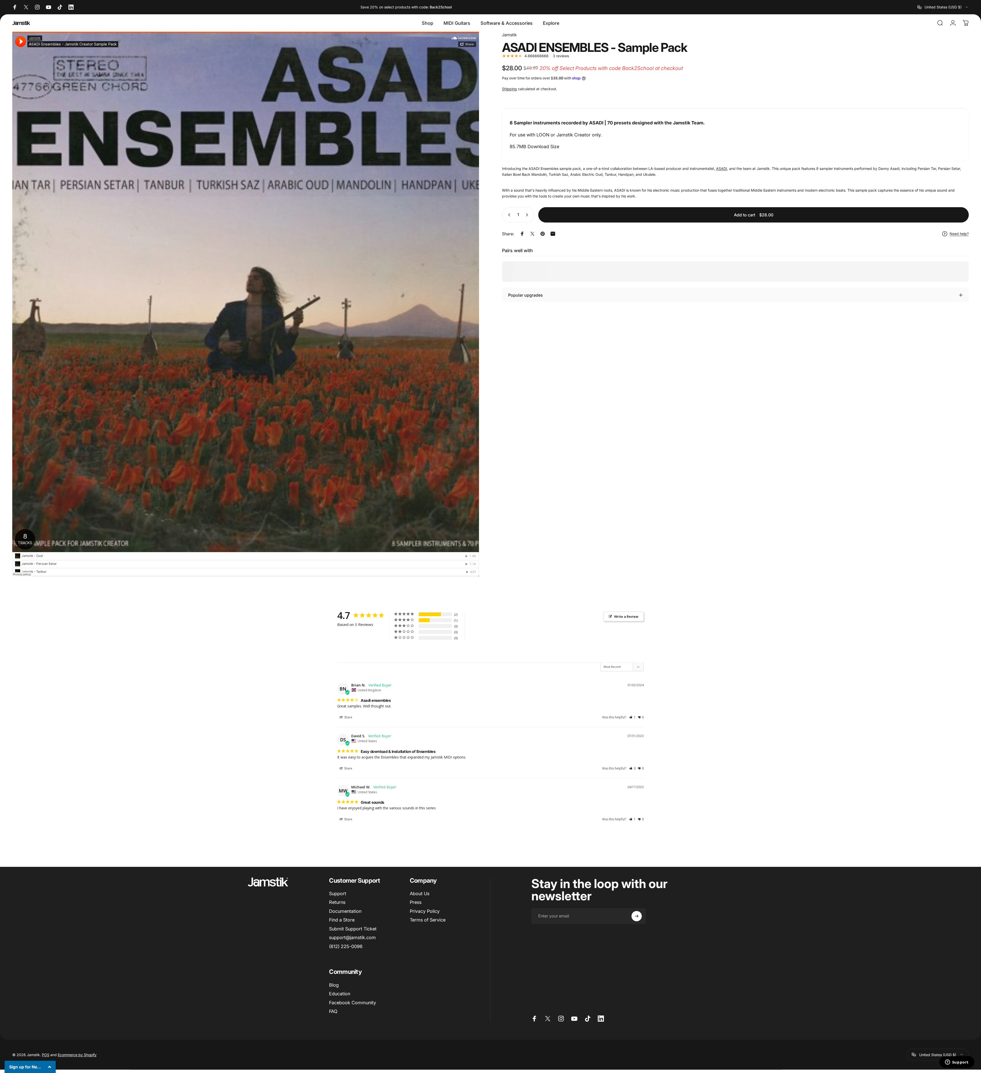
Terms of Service (428, 920)
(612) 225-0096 (346, 946)
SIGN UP (30, 1064)
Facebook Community (352, 1002)
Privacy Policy (425, 911)
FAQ (333, 1011)
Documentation (345, 911)
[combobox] (943, 7)
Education (339, 993)
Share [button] (347, 717)
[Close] (49, 991)
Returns (337, 902)
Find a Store (342, 920)
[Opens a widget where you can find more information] (956, 1062)
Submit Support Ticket (353, 928)
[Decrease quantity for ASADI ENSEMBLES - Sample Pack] (508, 214)
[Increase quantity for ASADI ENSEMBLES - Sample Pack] (528, 214)
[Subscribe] (637, 916)
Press (416, 902)
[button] (632, 717)
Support (337, 893)
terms (35, 1050)
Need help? (959, 233)
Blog (334, 985)
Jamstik (509, 34)
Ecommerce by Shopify (77, 1054)
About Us (419, 893)
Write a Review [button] (626, 616)
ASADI (721, 168)
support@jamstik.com (352, 937)
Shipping (509, 89)
